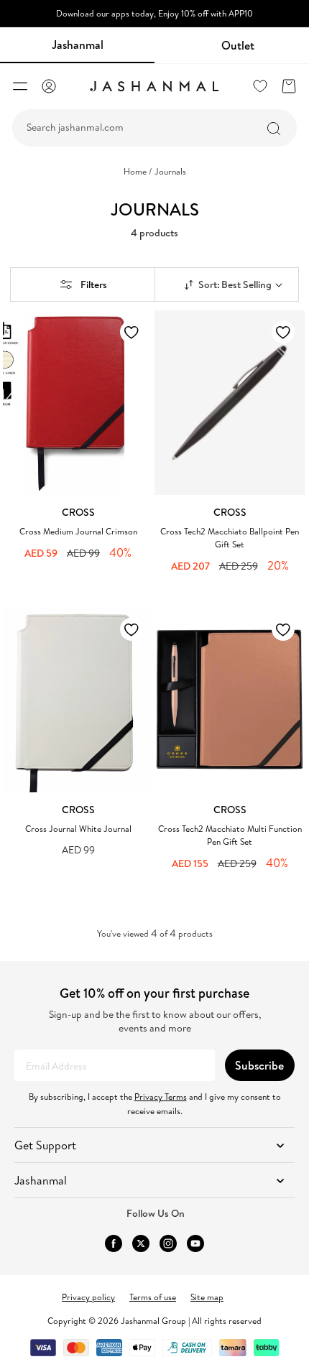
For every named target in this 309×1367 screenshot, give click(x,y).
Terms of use (152, 1297)
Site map (206, 1297)
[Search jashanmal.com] (274, 128)
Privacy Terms (160, 1096)
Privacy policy (88, 1297)
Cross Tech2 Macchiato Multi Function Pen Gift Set (230, 835)
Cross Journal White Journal (78, 828)
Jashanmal (77, 44)
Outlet (237, 45)
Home (138, 171)
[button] (20, 86)
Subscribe (259, 1065)
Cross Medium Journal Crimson (78, 531)
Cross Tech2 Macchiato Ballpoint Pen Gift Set (229, 537)
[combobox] (154, 128)
